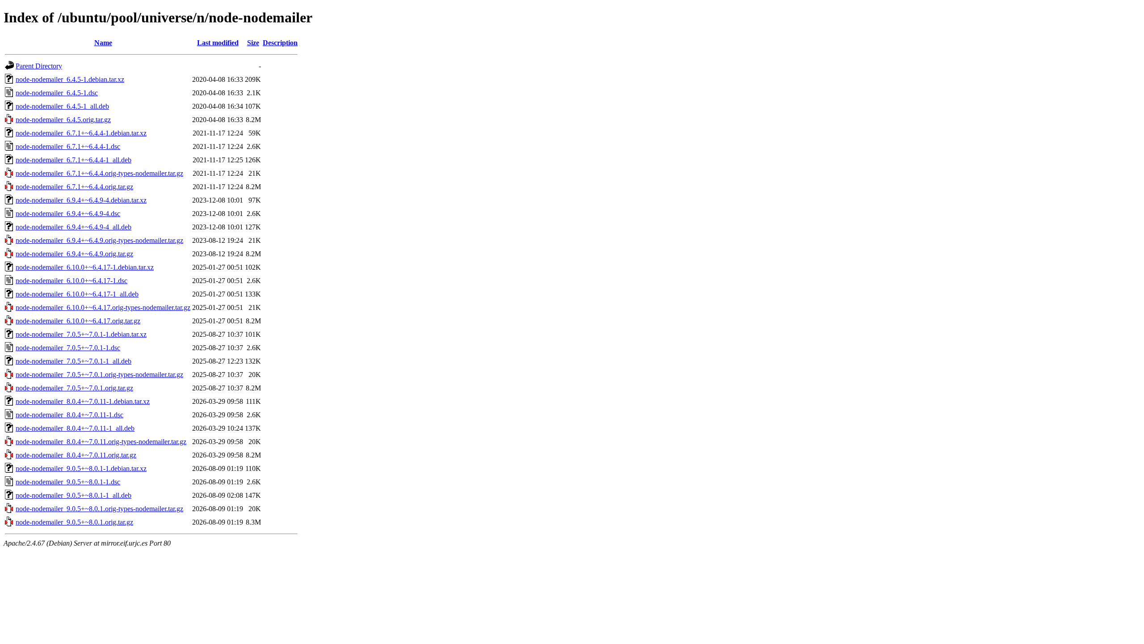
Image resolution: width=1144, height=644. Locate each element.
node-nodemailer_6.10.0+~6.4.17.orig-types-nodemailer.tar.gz (103, 307)
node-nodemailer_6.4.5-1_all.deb (62, 106)
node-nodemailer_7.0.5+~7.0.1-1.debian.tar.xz (81, 334)
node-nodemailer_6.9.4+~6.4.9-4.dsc (68, 213)
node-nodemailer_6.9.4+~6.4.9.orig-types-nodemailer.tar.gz (99, 240)
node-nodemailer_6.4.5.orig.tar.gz (63, 119)
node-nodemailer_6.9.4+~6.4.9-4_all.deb (73, 227)
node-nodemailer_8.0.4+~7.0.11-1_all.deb (75, 428)
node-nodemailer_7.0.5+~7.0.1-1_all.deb (73, 361)
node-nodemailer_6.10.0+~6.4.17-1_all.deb (77, 294)
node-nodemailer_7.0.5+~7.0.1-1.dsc (68, 348)
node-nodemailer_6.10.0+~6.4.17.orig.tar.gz (78, 321)
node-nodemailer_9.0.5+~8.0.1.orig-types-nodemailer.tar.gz (99, 509)
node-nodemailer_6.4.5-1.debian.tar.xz (70, 79)
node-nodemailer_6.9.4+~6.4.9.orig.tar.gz (74, 254)
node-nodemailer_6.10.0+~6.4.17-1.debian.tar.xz (85, 267)
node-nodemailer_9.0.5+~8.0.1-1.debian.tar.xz (81, 468)
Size (253, 43)
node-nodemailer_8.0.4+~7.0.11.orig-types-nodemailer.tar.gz (101, 441)
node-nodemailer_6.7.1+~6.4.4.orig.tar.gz (74, 187)
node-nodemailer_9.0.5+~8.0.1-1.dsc (68, 482)
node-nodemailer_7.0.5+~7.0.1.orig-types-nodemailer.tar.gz (99, 374)
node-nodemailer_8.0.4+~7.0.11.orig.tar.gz (76, 455)
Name (103, 43)
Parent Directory (39, 66)
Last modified (218, 43)
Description (280, 43)
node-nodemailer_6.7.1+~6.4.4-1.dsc (68, 146)
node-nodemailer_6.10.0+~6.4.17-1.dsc (71, 280)
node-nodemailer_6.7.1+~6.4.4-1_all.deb (73, 160)
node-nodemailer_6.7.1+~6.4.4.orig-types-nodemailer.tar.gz (99, 173)
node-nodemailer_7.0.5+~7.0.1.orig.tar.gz (74, 388)
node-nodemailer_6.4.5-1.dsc (57, 93)
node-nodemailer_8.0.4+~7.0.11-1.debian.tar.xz (83, 401)
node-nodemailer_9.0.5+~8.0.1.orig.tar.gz (74, 522)
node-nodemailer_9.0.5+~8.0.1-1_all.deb (73, 495)
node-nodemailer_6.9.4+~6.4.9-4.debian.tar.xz (81, 200)
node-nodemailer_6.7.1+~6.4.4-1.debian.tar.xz (81, 133)
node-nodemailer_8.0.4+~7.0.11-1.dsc (69, 415)
